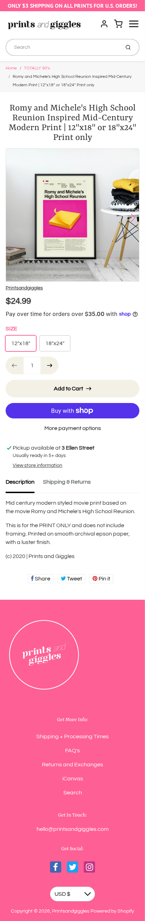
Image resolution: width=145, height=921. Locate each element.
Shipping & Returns (67, 482)
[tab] (24, 484)
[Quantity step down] (14, 365)
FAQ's (72, 750)
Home (11, 68)
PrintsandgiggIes (24, 287)
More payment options (72, 428)
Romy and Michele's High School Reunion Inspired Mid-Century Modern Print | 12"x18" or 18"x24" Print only (72, 80)
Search (72, 792)
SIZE (11, 328)
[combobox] (62, 47)
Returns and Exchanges (72, 764)
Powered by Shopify (112, 911)
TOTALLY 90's (37, 68)
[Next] (133, 218)
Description (20, 482)
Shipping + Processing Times (72, 736)
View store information (37, 465)
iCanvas (72, 778)
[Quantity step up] (49, 365)
